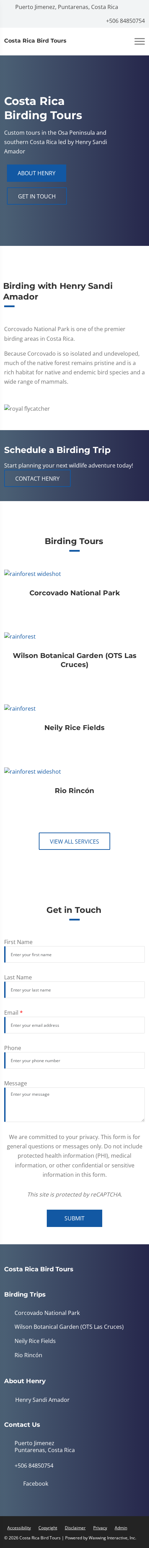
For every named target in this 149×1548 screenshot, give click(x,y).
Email (13, 1012)
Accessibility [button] (19, 1528)
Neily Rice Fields (35, 1341)
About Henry (36, 173)
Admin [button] (121, 1528)
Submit (74, 1218)
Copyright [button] (47, 1528)
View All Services (74, 841)
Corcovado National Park (47, 1313)
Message (15, 1083)
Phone (12, 1048)
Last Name (18, 977)
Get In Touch (37, 196)
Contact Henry (37, 478)
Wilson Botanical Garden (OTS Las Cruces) (69, 1327)
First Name (18, 942)
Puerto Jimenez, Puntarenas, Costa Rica (66, 7)
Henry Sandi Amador (42, 1400)
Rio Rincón (28, 1355)
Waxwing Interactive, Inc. (112, 1538)
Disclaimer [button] (75, 1528)
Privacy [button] (100, 1528)
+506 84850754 (125, 21)
